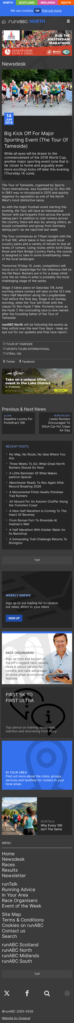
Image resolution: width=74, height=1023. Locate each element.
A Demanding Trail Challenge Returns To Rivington (38, 541)
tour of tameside (19, 344)
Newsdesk (13, 859)
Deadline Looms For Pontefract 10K (18, 419)
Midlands (48, 2)
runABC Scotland (20, 944)
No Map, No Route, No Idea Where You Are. (37, 456)
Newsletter (14, 875)
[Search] (47, 993)
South (66, 2)
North (8, 2)
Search (9, 936)
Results (10, 870)
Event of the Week (21, 906)
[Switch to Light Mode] (67, 993)
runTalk (9, 884)
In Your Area (15, 895)
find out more (51, 10)
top (37, 560)
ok (37, 10)
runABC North (17, 950)
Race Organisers (20, 900)
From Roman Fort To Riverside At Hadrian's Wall (33, 522)
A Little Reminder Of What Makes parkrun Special (33, 475)
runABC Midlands (20, 955)
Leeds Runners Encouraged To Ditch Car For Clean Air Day (56, 423)
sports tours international (28, 348)
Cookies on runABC (22, 925)
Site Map (11, 914)
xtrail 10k (13, 353)
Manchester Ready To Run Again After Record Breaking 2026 (36, 484)
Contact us (13, 930)
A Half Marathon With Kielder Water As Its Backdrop (37, 531)
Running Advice (18, 889)
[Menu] (68, 21)
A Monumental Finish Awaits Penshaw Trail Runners (36, 494)
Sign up (14, 618)
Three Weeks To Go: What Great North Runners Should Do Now (37, 465)
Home (8, 853)
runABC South (17, 961)
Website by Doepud (16, 1018)
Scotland (26, 2)
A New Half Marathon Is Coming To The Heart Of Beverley (37, 512)
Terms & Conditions (23, 920)
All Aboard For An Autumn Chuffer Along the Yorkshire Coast (38, 503)
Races (8, 864)
